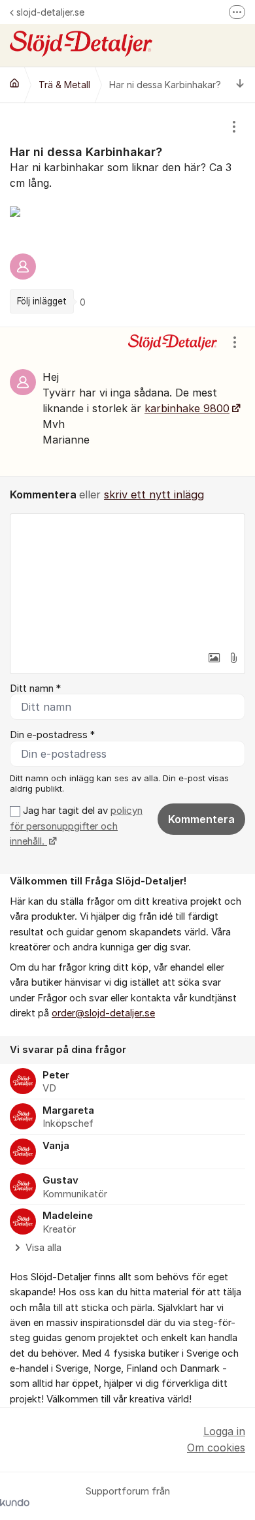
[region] (127, 215)
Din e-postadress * (52, 735)
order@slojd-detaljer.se (103, 1013)
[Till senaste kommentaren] (240, 84)
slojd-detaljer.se (50, 12)
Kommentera (201, 819)
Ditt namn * (35, 688)
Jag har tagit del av (76, 826)
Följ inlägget (42, 301)
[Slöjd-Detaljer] (14, 83)
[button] (214, 658)
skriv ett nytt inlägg (154, 494)
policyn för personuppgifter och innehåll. (76, 826)
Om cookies (216, 1447)
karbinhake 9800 (187, 408)
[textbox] (127, 579)
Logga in (224, 1431)
